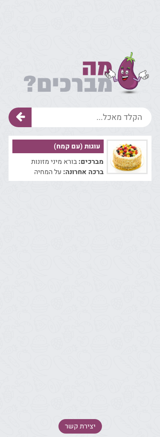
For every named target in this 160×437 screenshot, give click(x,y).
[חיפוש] (20, 117)
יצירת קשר (80, 426)
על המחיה (47, 172)
